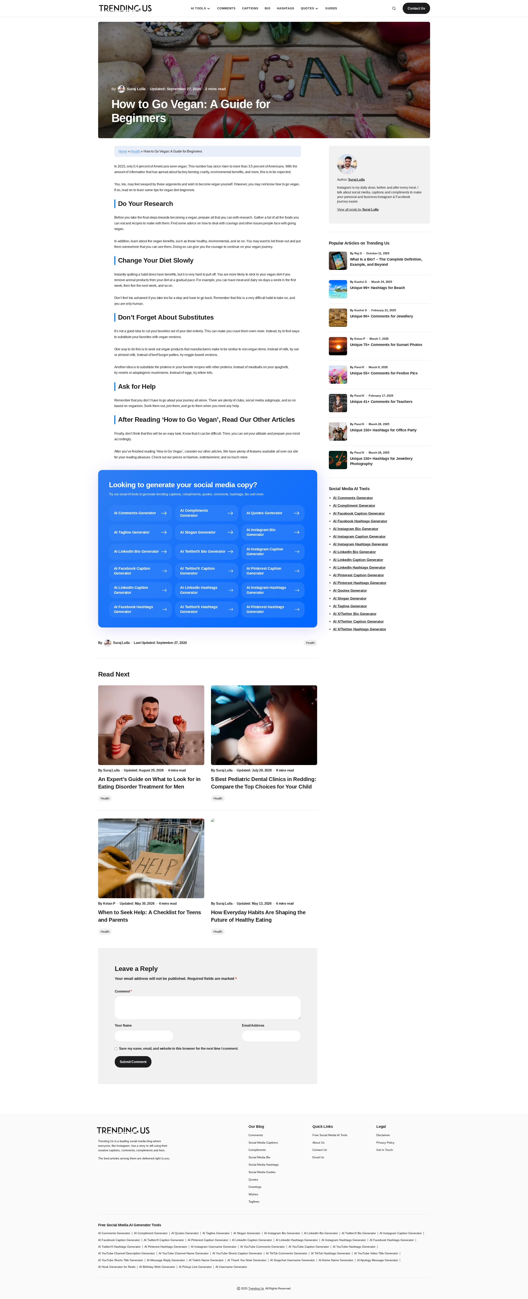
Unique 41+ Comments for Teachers (382, 402)
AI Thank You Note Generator (246, 1260)
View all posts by (358, 209)
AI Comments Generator (353, 498)
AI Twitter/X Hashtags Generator (119, 1246)
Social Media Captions (263, 1142)
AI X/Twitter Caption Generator (358, 622)
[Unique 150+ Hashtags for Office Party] (338, 431)
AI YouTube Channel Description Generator (126, 1253)
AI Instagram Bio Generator (355, 529)
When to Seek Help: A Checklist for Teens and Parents (149, 916)
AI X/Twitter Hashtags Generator (359, 629)
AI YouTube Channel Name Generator (184, 1253)
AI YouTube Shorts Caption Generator (237, 1253)
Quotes (253, 1179)
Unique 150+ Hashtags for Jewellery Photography (381, 461)
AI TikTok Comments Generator (286, 1253)
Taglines (254, 1201)
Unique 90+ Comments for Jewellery (381, 316)
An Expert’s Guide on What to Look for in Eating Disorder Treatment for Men (149, 783)
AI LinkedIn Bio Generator (354, 552)
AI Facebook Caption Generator (359, 513)
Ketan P (359, 338)
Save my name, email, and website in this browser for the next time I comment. (178, 1048)
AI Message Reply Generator (166, 1260)
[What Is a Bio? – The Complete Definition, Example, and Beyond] (338, 261)
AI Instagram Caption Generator (359, 537)
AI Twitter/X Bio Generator (359, 1233)
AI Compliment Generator (354, 506)
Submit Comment (133, 1062)
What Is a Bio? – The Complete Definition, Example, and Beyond (386, 262)
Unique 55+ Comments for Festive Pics (384, 373)
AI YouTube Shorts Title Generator (120, 1260)
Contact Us (416, 8)
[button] (394, 8)
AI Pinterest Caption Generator (358, 575)
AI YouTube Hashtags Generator (354, 1246)
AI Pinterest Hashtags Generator (360, 583)
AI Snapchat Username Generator (292, 1260)
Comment (123, 991)
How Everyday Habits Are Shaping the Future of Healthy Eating (258, 916)
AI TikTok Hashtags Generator (330, 1253)
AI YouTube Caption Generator (309, 1246)
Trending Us (256, 1288)
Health (135, 151)
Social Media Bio (259, 1157)
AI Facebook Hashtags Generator (360, 521)
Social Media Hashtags (264, 1164)
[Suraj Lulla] (347, 164)
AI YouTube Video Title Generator (376, 1253)
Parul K (359, 367)
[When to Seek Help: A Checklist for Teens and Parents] (151, 858)
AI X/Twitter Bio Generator (355, 614)
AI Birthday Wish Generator (157, 1266)
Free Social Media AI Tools (329, 1135)
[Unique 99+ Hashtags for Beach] (338, 289)
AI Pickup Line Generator (195, 1266)
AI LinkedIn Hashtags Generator (359, 568)
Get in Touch (384, 1149)
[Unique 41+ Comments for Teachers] (338, 403)
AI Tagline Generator (350, 606)
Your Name (123, 1025)
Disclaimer (383, 1135)
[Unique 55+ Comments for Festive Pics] (338, 374)
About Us (318, 1142)
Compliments (257, 1149)
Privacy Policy (385, 1142)
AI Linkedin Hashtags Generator (297, 1240)
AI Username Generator (231, 1266)
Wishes (253, 1194)
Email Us (318, 1157)
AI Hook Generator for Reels (116, 1266)
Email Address (253, 1025)
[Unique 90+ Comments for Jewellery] (338, 318)
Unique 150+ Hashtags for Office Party (384, 430)
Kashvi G (360, 281)
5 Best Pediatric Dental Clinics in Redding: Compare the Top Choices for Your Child (263, 783)
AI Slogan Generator (350, 598)
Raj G (358, 253)
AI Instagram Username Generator (214, 1246)
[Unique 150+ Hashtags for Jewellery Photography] (338, 460)
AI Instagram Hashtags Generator (360, 544)
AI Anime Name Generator (336, 1260)
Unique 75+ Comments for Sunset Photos (386, 345)
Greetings (255, 1186)
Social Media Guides (262, 1172)
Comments (256, 1135)
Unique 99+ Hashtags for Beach (377, 288)
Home (122, 151)
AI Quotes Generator (350, 591)
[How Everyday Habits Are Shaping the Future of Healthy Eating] (264, 858)
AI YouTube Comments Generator (262, 1246)
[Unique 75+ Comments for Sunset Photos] (338, 346)
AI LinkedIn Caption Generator (358, 560)
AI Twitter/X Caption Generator (164, 1240)
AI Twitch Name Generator (206, 1260)
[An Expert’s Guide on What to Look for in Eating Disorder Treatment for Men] (151, 725)
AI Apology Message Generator (377, 1260)
